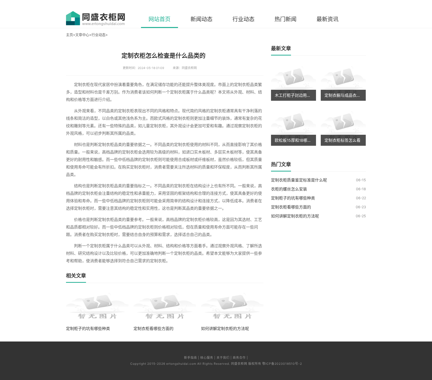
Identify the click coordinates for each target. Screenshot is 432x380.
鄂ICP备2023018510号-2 (282, 364)
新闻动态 (201, 19)
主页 (69, 34)
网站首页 (159, 19)
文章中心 (82, 34)
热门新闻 (285, 19)
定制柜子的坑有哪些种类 (293, 198)
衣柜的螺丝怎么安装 (289, 189)
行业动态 (243, 19)
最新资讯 (327, 19)
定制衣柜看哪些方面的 (291, 207)
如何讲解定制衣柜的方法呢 (295, 216)
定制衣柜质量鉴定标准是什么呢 (299, 180)
